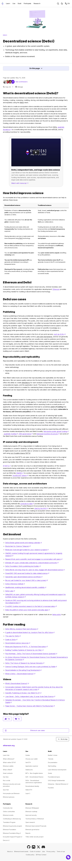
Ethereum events (8, 815)
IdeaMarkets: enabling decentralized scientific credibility (25, 587)
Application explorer (32, 766)
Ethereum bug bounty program (12, 826)
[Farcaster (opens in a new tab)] (33, 847)
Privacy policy (50, 851)
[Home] (3, 4)
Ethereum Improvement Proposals (36, 826)
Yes (9, 719)
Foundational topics (54, 777)
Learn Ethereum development (57, 769)
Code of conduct (35, 851)
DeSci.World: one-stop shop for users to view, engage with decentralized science (35, 570)
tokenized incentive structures (47, 434)
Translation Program (9, 822)
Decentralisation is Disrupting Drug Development (23, 670)
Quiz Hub (6, 790)
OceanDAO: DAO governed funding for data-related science (27, 573)
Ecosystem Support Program (12, 837)
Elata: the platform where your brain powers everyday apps (27, 610)
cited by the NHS (41, 508)
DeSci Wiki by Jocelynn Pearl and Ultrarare (21, 629)
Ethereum (56, 289)
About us (10, 851)
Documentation (52, 762)
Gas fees (6, 777)
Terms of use (61, 851)
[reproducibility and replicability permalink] (2, 356)
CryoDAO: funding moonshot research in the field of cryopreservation (31, 606)
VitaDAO (20, 473)
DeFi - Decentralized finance (34, 777)
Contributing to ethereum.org (12, 819)
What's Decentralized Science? (17, 683)
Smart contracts (8, 773)
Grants (50, 773)
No (19, 719)
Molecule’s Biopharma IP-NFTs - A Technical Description (26, 647)
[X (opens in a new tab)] (38, 847)
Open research (30, 822)
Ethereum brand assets (21, 851)
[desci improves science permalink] (2, 193)
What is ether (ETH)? (9, 762)
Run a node (6, 780)
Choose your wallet (32, 759)
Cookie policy (30, 854)
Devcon (6, 840)
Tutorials (50, 759)
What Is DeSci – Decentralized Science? (20, 674)
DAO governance (26, 434)
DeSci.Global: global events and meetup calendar (23, 543)
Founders (51, 787)
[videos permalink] (2, 679)
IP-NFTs (7, 466)
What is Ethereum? (8, 759)
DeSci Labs (10, 591)
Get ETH (28, 762)
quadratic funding (11, 434)
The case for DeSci (13, 636)
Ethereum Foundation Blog (12, 833)
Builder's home (52, 755)
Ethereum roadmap (31, 811)
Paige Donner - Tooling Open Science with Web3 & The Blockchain (30, 706)
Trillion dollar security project (34, 837)
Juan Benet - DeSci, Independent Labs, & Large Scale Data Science (30, 696)
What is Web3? (7, 769)
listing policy (56, 614)
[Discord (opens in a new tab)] (43, 847)
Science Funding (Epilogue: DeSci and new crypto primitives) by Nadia (31, 666)
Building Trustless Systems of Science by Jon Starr (24, 650)
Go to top (64, 739)
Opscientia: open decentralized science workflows (23, 577)
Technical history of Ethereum (35, 819)
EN (69, 3)
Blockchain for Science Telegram (18, 546)
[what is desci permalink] (2, 93)
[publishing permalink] (2, 311)
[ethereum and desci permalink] (2, 282)
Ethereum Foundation (9, 829)
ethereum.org (9, 745)
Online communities (9, 811)
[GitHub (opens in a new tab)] (28, 847)
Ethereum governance (32, 829)
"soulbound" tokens (20, 475)
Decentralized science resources (17, 643)
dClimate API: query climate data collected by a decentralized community (32, 563)
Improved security (31, 815)
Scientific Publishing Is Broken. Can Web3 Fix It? (23, 693)
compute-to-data (27, 504)
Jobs (43, 851)
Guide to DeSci (11, 639)
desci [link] (5, 35)
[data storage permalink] (2, 483)
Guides (28, 755)
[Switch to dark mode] (62, 4)
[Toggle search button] (58, 4)
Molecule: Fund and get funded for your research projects (27, 550)
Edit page (19, 87)
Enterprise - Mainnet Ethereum (58, 784)
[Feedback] (68, 857)
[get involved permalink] (2, 534)
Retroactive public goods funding (56, 431)
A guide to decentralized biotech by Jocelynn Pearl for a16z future (30, 632)
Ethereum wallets (8, 766)
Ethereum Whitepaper (32, 808)
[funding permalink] (2, 395)
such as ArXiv (60, 334)
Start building (52, 766)
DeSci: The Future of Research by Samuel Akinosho (24, 663)
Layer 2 (28, 793)
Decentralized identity (32, 786)
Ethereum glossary (8, 797)
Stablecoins (29, 769)
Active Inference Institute (15, 584)
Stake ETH (29, 790)
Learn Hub (6, 755)
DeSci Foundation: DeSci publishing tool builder (23, 566)
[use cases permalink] (2, 299)
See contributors (21, 82)
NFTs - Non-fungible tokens (34, 773)
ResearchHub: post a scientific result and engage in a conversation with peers (33, 559)
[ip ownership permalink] (2, 441)
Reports (28, 833)
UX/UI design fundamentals (56, 780)
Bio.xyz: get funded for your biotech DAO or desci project (26, 580)
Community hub (7, 808)
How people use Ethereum (11, 793)
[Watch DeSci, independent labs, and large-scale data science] (36, 152)
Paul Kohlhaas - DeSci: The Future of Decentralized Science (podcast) (31, 654)
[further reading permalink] (2, 624)
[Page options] (13, 86)
